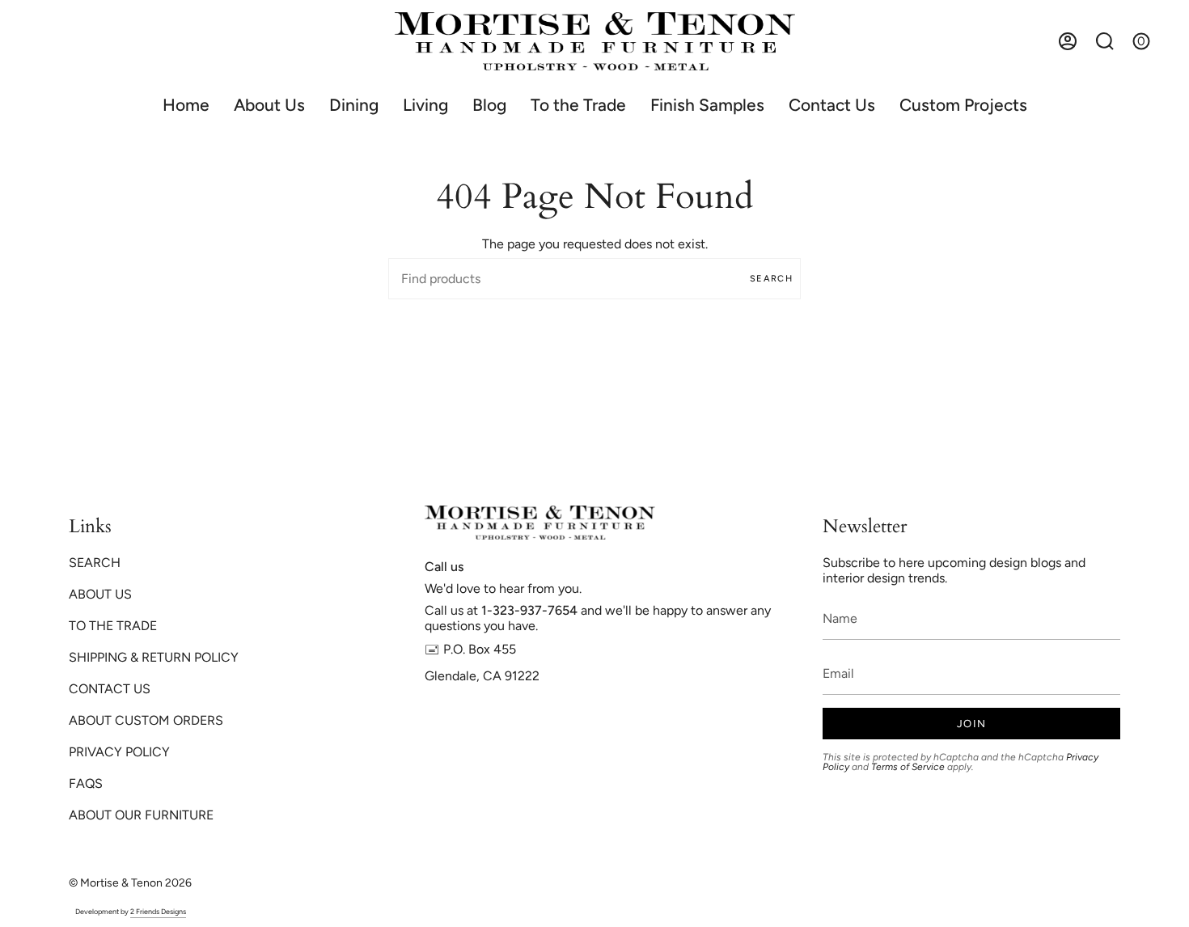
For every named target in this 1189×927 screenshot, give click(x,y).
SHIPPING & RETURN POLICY (154, 657)
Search (771, 278)
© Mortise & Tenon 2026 (130, 883)
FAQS (86, 783)
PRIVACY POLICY (119, 752)
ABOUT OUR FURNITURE (141, 815)
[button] (354, 105)
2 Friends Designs (158, 911)
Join (971, 723)
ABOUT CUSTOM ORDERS (146, 720)
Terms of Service (908, 766)
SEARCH (95, 562)
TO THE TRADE (113, 625)
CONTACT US (109, 688)
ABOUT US (100, 594)
